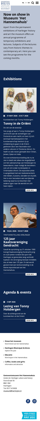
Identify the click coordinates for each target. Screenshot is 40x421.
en (26, 2)
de (29, 2)
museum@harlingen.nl (12, 391)
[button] (37, 3)
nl (23, 2)
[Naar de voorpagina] (5, 5)
